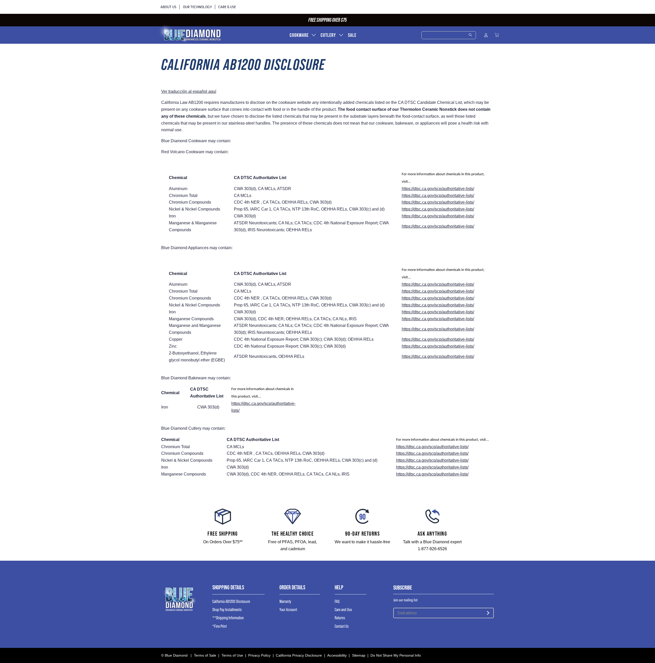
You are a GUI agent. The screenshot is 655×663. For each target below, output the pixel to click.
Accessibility (337, 655)
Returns (340, 617)
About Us (168, 7)
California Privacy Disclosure (299, 655)
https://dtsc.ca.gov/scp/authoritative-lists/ (438, 188)
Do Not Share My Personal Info (395, 655)
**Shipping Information (228, 617)
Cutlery (328, 35)
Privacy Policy (259, 655)
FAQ (337, 601)
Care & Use (227, 7)
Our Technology (197, 7)
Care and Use (343, 609)
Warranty (285, 601)
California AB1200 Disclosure (231, 601)
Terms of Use (232, 655)
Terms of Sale (205, 655)
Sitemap (358, 655)
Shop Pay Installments (227, 609)
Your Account (288, 609)
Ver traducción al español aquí (188, 91)
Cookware (299, 35)
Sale (352, 35)
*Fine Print (219, 626)
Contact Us (342, 626)
